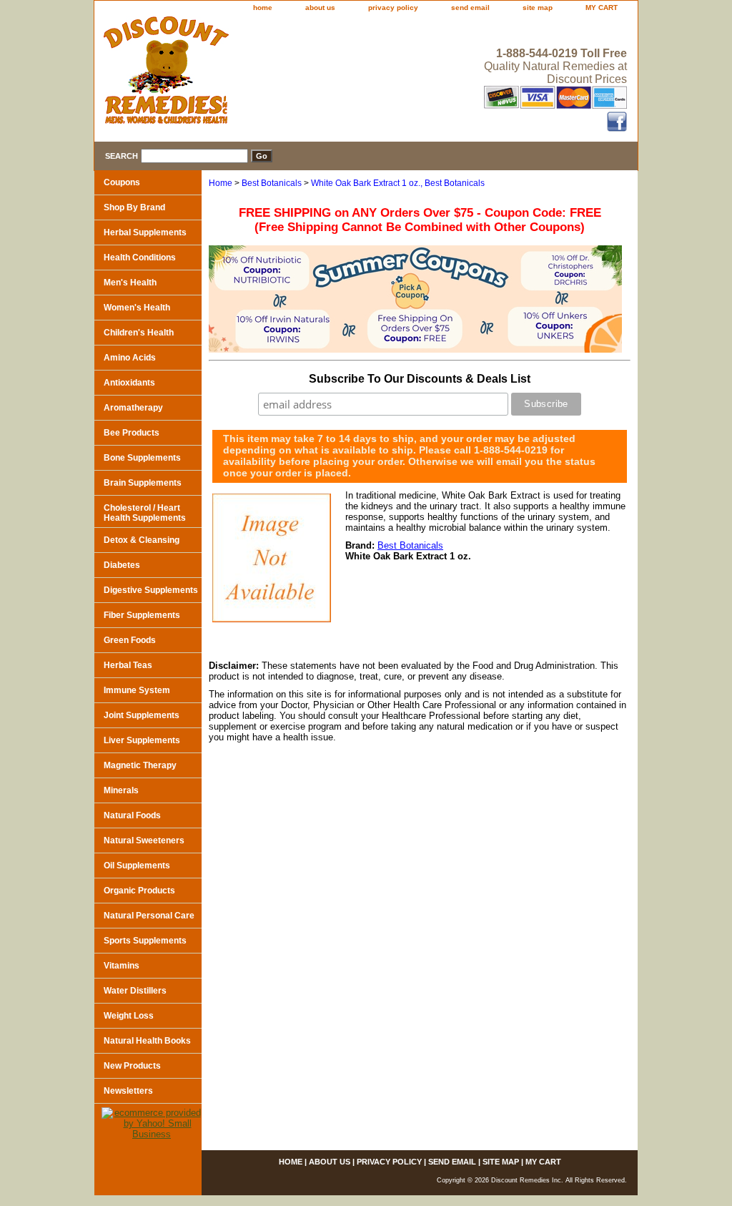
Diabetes (122, 565)
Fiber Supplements (142, 615)
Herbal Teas (128, 665)
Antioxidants (129, 383)
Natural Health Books (147, 1041)
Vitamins (121, 966)
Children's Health (139, 333)
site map (538, 7)
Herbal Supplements (145, 232)
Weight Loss (129, 1016)
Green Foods (130, 640)
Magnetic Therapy (140, 765)
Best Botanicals (272, 183)
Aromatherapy (133, 408)
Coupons (122, 182)
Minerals (121, 790)
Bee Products (131, 433)
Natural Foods (132, 815)
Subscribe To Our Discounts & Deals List (419, 379)
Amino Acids (130, 358)
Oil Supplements (137, 866)
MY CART (601, 7)
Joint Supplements (141, 715)
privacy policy (393, 7)
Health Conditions (140, 258)
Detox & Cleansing (141, 540)
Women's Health (137, 308)
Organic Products (139, 891)
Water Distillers (135, 991)
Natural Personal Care (149, 916)
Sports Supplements (145, 941)
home (262, 7)
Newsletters (128, 1091)
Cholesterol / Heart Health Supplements (145, 513)
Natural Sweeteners (144, 840)
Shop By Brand (134, 207)
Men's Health (130, 283)
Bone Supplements (142, 458)
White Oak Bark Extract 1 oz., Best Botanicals (398, 183)
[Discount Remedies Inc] (273, 74)
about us (320, 7)
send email (470, 7)
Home (220, 183)
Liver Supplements (142, 740)
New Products (132, 1066)
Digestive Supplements (151, 590)
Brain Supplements (143, 483)
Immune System (137, 690)
